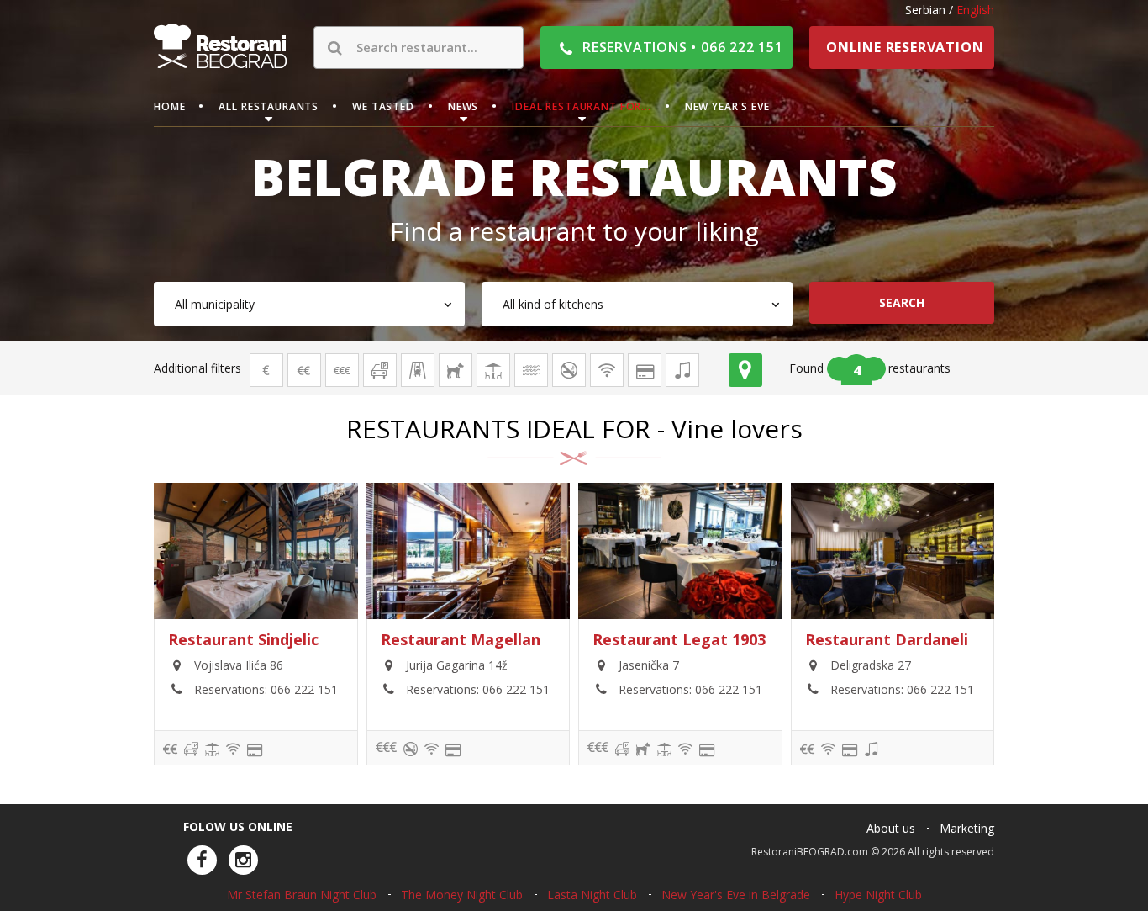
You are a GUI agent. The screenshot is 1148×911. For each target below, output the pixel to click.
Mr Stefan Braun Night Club (302, 895)
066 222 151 (304, 689)
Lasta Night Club (592, 895)
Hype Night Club (878, 895)
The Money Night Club (462, 895)
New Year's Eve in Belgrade (735, 895)
